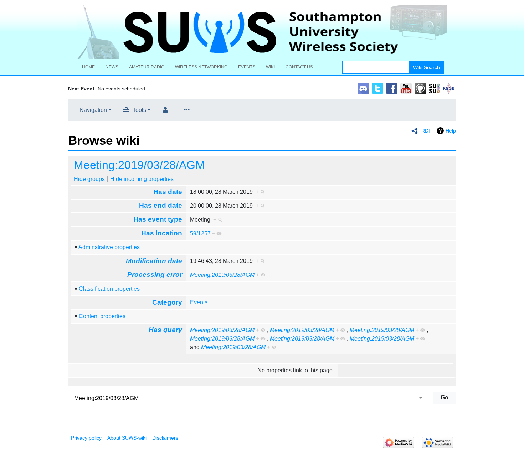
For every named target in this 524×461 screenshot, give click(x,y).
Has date (167, 192)
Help (451, 131)
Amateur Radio (146, 66)
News (112, 66)
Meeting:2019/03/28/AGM (139, 165)
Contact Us (299, 66)
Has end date (160, 205)
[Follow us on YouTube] (406, 88)
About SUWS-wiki (127, 438)
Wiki (270, 66)
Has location (161, 233)
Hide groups (89, 179)
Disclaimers (165, 438)
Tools (139, 110)
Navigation (93, 110)
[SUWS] (262, 32)
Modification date (154, 261)
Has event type (157, 219)
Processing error (154, 274)
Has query (165, 329)
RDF (426, 131)
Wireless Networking (201, 66)
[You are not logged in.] (167, 110)
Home (88, 66)
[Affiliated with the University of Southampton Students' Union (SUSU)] (434, 88)
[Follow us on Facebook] (391, 88)
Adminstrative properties (109, 247)
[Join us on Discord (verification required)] (363, 88)
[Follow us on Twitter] (377, 88)
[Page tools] (188, 110)
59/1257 (200, 233)
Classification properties (109, 289)
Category (167, 302)
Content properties (102, 316)
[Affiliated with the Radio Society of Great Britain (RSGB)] (448, 88)
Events (246, 66)
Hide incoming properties (142, 179)
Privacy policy (86, 438)
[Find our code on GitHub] (420, 88)
